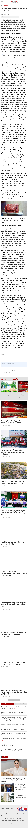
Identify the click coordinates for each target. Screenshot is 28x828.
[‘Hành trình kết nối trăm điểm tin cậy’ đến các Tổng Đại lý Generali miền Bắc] (14, 439)
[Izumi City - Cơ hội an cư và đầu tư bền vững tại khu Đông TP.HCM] (14, 470)
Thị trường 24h (5, 425)
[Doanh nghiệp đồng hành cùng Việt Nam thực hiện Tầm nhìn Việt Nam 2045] (14, 591)
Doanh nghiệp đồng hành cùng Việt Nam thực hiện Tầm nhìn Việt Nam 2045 (13, 604)
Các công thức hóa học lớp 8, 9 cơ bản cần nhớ (13, 738)
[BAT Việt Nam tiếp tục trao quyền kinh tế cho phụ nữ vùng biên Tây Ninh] (14, 499)
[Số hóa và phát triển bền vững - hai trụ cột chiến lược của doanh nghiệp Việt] (14, 621)
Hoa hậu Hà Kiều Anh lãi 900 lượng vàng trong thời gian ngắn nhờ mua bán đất (13, 779)
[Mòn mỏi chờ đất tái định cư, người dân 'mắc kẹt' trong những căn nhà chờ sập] (7, 787)
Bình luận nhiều (20, 703)
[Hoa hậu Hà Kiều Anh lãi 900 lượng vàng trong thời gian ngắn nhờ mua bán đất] (14, 767)
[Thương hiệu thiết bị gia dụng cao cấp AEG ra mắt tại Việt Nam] (14, 409)
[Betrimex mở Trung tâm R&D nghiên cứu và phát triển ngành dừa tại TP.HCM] (14, 679)
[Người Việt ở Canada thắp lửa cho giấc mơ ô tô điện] (14, 531)
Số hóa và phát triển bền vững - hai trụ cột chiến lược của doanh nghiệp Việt (13, 634)
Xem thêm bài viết (14, 699)
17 (14, 708)
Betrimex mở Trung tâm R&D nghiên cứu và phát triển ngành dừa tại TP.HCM (14, 692)
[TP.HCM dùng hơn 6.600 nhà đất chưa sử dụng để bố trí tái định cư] (7, 797)
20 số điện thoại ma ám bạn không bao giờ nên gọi (14, 729)
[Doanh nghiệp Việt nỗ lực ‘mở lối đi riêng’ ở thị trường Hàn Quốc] (14, 651)
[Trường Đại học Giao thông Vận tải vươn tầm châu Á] (9, 386)
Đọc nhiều (7, 703)
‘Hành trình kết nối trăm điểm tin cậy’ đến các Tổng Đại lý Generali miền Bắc (13, 452)
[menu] (1, 1)
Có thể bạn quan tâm (9, 379)
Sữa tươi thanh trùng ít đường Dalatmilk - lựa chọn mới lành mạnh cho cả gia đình (14, 573)
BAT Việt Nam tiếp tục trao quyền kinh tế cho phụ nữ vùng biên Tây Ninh (13, 512)
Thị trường (6, 5)
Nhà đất (3, 486)
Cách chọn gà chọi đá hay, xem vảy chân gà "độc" (13, 733)
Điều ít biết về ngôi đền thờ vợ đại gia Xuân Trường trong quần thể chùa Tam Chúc (12, 750)
